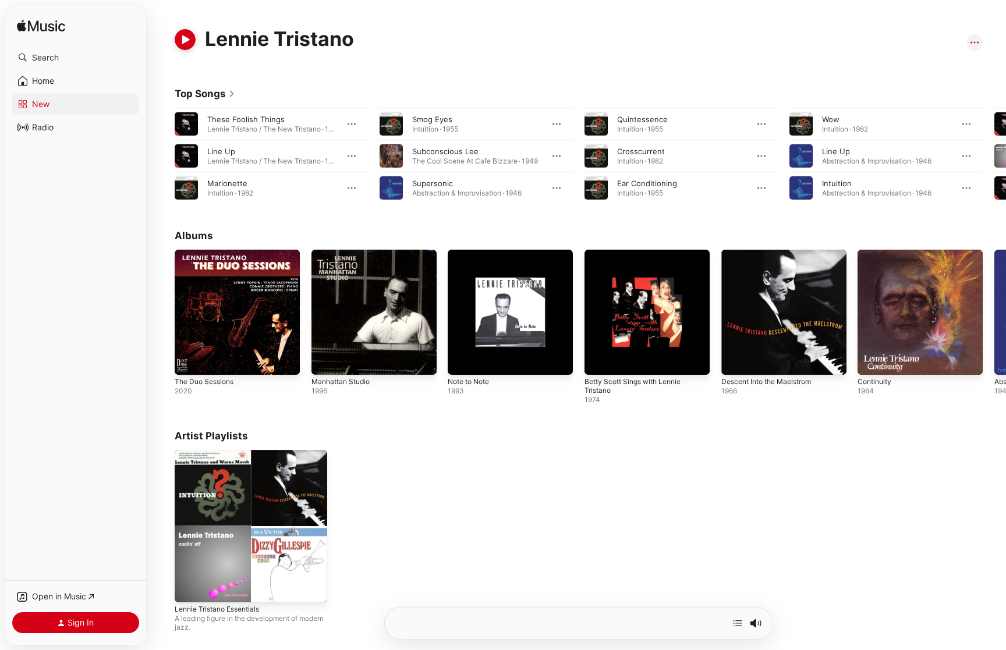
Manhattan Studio (343, 254)
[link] (205, 93)
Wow (830, 119)
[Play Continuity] (872, 360)
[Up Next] (738, 623)
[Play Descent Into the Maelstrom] (736, 360)
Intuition (837, 183)
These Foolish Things (246, 119)
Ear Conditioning (647, 183)
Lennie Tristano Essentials (222, 454)
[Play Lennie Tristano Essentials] (189, 587)
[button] (76, 58)
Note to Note (472, 254)
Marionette (227, 183)
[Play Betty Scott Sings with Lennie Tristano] (599, 360)
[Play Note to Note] (462, 360)
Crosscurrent (641, 151)
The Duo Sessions (207, 254)
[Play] (185, 39)
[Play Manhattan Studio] (326, 360)
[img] (41, 26)
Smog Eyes (432, 119)
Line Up (221, 151)
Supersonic (432, 183)
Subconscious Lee (445, 151)
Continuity (876, 254)
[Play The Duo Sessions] (189, 360)
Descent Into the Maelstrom (772, 254)
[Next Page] (994, 156)
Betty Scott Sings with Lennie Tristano (638, 259)
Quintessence (642, 119)
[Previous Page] (163, 156)
